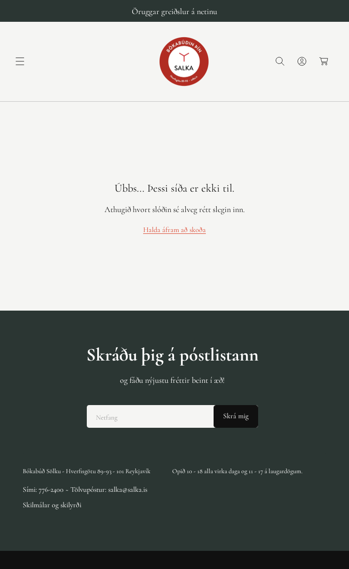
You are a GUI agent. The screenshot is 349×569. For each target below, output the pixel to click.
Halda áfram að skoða (174, 229)
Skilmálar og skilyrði (52, 505)
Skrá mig (236, 416)
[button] (20, 61)
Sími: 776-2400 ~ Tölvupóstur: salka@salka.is (85, 489)
